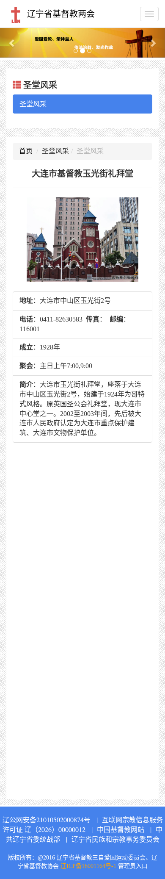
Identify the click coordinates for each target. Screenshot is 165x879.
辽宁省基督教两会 (60, 14)
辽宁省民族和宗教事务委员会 (116, 839)
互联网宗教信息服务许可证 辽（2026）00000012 (83, 824)
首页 (26, 151)
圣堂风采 (33, 103)
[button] (12, 43)
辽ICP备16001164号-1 (88, 866)
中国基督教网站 (120, 829)
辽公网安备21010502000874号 (47, 819)
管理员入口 (133, 866)
